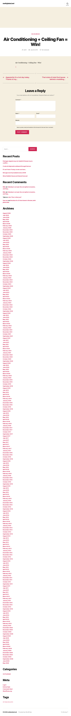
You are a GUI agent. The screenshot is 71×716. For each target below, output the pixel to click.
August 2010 (6, 611)
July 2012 (6, 563)
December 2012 (7, 552)
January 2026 (7, 228)
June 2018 (6, 415)
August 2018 (6, 411)
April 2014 (6, 519)
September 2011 (8, 584)
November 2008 (8, 654)
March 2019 (6, 396)
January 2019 (7, 400)
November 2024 (8, 257)
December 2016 (7, 452)
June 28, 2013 (34, 50)
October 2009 (7, 632)
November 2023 (8, 282)
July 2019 (6, 390)
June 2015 (6, 490)
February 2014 (7, 523)
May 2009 (6, 642)
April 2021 (6, 346)
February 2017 (7, 448)
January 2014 (7, 525)
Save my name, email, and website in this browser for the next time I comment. (35, 127)
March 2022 (6, 323)
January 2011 (7, 600)
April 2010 (6, 619)
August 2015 (6, 486)
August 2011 (6, 586)
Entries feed (6, 687)
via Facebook (35, 34)
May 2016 (6, 467)
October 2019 (7, 384)
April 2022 (6, 321)
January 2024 (7, 278)
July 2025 (6, 240)
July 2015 (6, 488)
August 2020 (7, 363)
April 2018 (6, 419)
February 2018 (7, 423)
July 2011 (5, 588)
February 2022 (7, 325)
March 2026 (6, 223)
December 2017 (7, 427)
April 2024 (6, 271)
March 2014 (6, 521)
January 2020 (7, 377)
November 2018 (7, 405)
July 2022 (6, 315)
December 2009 (8, 627)
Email (38, 113)
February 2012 (7, 573)
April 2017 (6, 444)
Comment (18, 99)
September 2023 (8, 286)
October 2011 (7, 582)
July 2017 (6, 438)
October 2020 (7, 359)
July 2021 (6, 340)
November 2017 (7, 430)
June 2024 (6, 267)
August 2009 (7, 636)
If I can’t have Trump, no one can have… (14, 169)
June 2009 (6, 640)
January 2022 (7, 327)
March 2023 (6, 298)
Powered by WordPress (25, 712)
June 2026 (6, 217)
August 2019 (6, 388)
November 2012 (7, 555)
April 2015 (6, 494)
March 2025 (6, 248)
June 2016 (6, 465)
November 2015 (7, 480)
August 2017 (6, 436)
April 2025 (6, 246)
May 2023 (6, 294)
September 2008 (8, 659)
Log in (4, 685)
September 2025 (8, 236)
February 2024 (7, 275)
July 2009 (6, 638)
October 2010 (7, 607)
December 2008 (8, 652)
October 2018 (7, 407)
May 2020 (6, 369)
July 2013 (6, 538)
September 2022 (8, 311)
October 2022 (7, 309)
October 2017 (7, 432)
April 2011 (6, 594)
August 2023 (7, 288)
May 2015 (6, 492)
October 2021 (7, 334)
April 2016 (6, 469)
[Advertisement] (35, 17)
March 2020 (6, 373)
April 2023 (6, 296)
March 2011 (6, 596)
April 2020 (6, 371)
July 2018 (6, 413)
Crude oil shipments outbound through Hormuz (17, 166)
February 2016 (7, 473)
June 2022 (6, 317)
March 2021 (6, 348)
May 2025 (6, 244)
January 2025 (7, 253)
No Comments (45, 50)
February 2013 (7, 548)
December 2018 (7, 402)
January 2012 (7, 575)
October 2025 (7, 234)
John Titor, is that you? (14, 197)
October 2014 (7, 507)
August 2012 (6, 561)
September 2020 (8, 361)
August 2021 (6, 338)
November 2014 (7, 505)
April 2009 (6, 644)
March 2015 (6, 496)
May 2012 (6, 567)
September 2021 (8, 336)
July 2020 (6, 365)
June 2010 (6, 615)
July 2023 (6, 290)
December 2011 (7, 577)
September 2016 (8, 459)
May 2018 (6, 417)
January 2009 (7, 650)
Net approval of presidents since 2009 (14, 172)
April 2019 (6, 394)
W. (25, 50)
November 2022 (7, 307)
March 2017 (6, 446)
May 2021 (6, 344)
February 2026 (7, 225)
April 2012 (6, 569)
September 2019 (8, 386)
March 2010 (6, 621)
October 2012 (7, 557)
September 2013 (8, 534)
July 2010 (6, 613)
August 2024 (7, 263)
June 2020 (6, 367)
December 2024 (8, 255)
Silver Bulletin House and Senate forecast (15, 176)
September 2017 (8, 434)
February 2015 (7, 498)
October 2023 (7, 284)
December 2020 (8, 355)
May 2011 (5, 592)
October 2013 (7, 532)
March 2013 (6, 546)
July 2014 (6, 513)
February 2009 (7, 648)
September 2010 (8, 609)
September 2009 (8, 634)
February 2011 (7, 598)
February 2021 (7, 350)
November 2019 (7, 382)
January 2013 (7, 550)
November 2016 (7, 455)
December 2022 (7, 305)
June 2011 (6, 590)
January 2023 (7, 303)
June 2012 (6, 565)
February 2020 (7, 375)
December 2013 (7, 527)
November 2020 (8, 357)
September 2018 (8, 409)
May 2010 (6, 617)
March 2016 (6, 471)
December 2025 (8, 230)
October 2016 (7, 457)
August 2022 (6, 313)
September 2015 (8, 484)
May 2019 (6, 392)
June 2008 (6, 661)
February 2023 (7, 300)
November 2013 (7, 530)
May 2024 (6, 269)
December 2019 (7, 380)
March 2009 (6, 646)
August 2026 (7, 213)
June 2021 (6, 342)
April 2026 (6, 221)
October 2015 (7, 482)
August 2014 (6, 511)
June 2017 (6, 440)
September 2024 (8, 261)
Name (17, 113)
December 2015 (7, 477)
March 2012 (6, 571)
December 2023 (8, 280)
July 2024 (6, 265)
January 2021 (7, 352)
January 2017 (7, 450)
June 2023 (6, 292)
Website (17, 120)
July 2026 (6, 215)
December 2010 (7, 602)
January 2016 (7, 475)
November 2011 (7, 579)
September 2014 (8, 509)
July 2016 (6, 463)
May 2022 (6, 319)
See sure (5, 200)
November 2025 (8, 232)
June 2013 (6, 540)
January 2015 (7, 500)
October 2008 (7, 657)
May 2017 (6, 442)
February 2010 (7, 623)
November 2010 (7, 604)
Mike (4, 187)
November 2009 (8, 629)
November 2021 (7, 332)
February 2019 (7, 398)
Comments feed (7, 689)
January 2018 (7, 425)
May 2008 (6, 663)
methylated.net (8, 3)
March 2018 (6, 421)
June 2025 (6, 242)
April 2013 (6, 544)
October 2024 (7, 259)
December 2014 (7, 502)
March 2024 (6, 273)
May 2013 (6, 542)
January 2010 (7, 625)
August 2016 (6, 461)
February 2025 (7, 250)
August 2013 (6, 536)
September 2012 (8, 559)
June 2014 (6, 515)
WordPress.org (7, 691)
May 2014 (6, 517)
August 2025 (7, 238)
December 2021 (7, 330)
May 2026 (6, 219)
